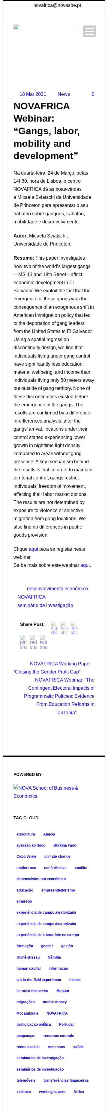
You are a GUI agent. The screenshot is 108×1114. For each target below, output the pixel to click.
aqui (33, 549)
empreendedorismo (58, 890)
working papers (52, 1092)
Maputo (62, 991)
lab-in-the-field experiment (38, 980)
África (79, 1092)
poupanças (25, 1036)
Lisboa (75, 980)
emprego (24, 901)
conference (26, 868)
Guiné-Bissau (28, 957)
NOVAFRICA (31, 597)
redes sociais (28, 1047)
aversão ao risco (30, 845)
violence (23, 1092)
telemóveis (25, 1080)
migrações (25, 1002)
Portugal (66, 1024)
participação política (33, 1024)
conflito (81, 868)
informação (58, 968)
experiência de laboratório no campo (47, 935)
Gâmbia (54, 957)
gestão (67, 946)
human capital (28, 968)
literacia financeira (32, 991)
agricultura (25, 834)
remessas (56, 1047)
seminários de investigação (40, 1058)
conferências (55, 868)
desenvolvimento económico (57, 588)
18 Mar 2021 (33, 94)
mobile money (55, 1002)
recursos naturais (59, 1036)
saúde (78, 1047)
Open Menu (89, 31)
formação (24, 946)
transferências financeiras (66, 1080)
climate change (57, 856)
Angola (49, 834)
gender (47, 946)
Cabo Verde (26, 856)
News (64, 94)
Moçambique (27, 1013)
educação (24, 890)
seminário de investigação (45, 605)
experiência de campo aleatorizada (46, 912)
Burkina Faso (64, 845)
